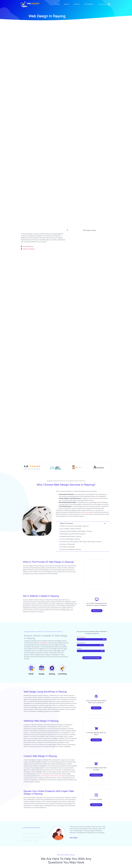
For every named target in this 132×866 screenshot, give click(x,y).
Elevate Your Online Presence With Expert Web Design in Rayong (81, 541)
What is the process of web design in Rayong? (75, 526)
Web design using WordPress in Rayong (73, 534)
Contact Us (77, 4)
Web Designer (81, 637)
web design (95, 498)
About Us (66, 4)
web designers (43, 643)
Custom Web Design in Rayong (70, 539)
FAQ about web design (68, 547)
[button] (109, 4)
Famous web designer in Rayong (71, 549)
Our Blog (57, 4)
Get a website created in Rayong (71, 528)
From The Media (88, 4)
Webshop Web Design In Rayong (71, 536)
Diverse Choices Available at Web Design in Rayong (76, 531)
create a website (89, 512)
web (68, 728)
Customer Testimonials (68, 544)
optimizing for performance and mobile (53, 776)
